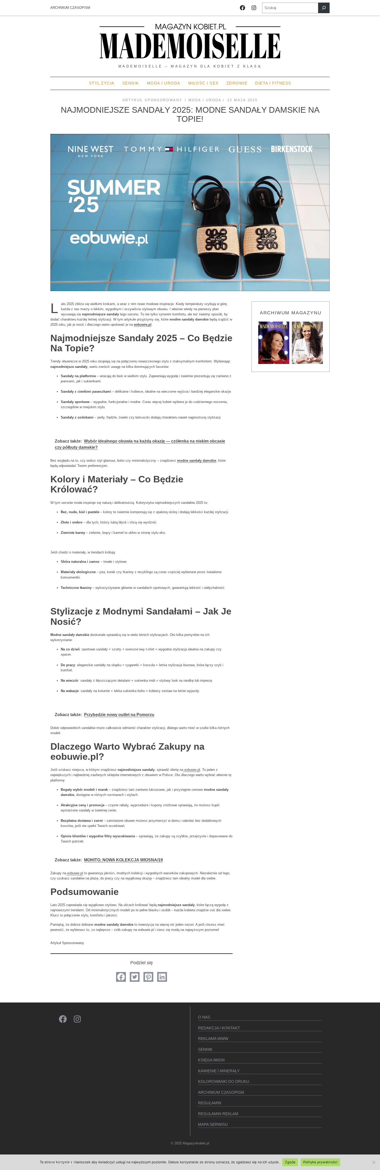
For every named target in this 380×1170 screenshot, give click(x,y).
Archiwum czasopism (221, 1092)
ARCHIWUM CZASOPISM (70, 8)
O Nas (204, 1017)
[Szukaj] (324, 8)
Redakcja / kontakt (219, 1028)
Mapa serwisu (213, 1124)
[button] (121, 977)
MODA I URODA (204, 100)
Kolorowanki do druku (223, 1081)
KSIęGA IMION (211, 1060)
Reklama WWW (213, 1038)
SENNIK (205, 1049)
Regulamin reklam (218, 1114)
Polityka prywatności (320, 1162)
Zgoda (290, 1162)
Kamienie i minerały (219, 1071)
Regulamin (209, 1103)
